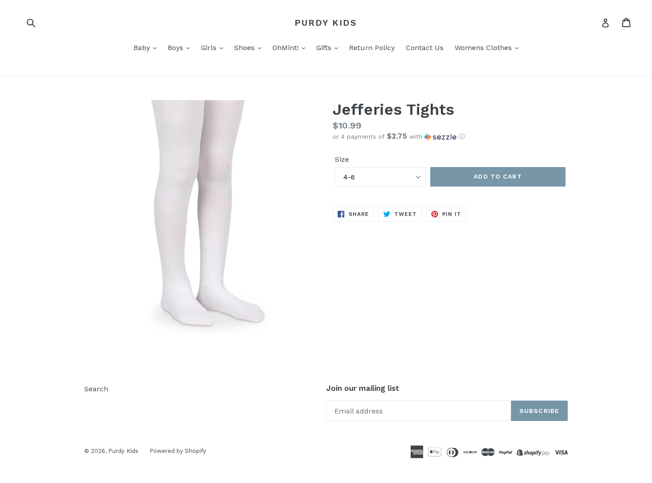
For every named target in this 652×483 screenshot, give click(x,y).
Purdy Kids (326, 22)
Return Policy (372, 47)
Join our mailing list (362, 388)
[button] (450, 136)
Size (342, 159)
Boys (176, 47)
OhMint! (286, 47)
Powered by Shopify (177, 451)
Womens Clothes (484, 47)
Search (96, 389)
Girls (210, 47)
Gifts (325, 47)
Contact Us (425, 47)
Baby (143, 47)
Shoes (245, 47)
